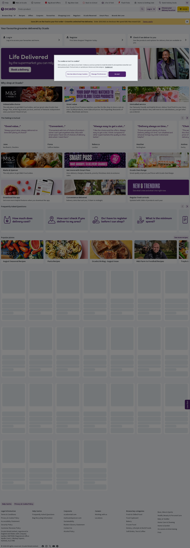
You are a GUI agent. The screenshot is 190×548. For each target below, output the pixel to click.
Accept (117, 74)
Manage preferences (99, 74)
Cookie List (109, 67)
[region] (96, 68)
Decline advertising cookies (77, 74)
